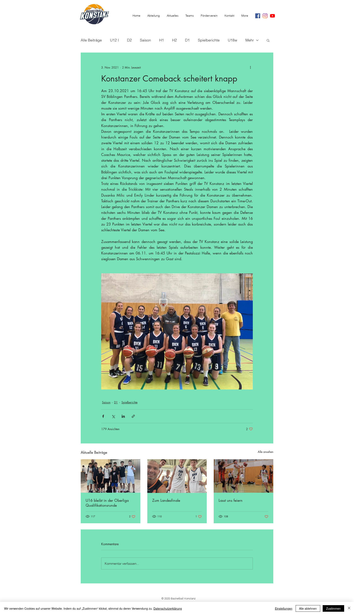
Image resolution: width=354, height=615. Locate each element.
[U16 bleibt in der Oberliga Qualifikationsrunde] (110, 476)
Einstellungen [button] (283, 608)
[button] (268, 40)
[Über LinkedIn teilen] (123, 416)
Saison (145, 40)
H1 (161, 40)
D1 (187, 40)
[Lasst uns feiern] (243, 476)
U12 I (114, 40)
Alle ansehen (265, 452)
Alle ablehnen (308, 608)
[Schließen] (349, 608)
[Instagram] (265, 15)
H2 (174, 40)
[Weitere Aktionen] (250, 67)
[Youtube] (272, 15)
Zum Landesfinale (166, 500)
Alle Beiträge (91, 40)
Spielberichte (209, 40)
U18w (232, 40)
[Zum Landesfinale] (177, 476)
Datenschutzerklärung (167, 608)
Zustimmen (333, 608)
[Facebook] (257, 15)
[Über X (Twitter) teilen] (113, 416)
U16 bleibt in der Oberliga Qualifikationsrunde (107, 503)
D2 (129, 40)
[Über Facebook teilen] (103, 416)
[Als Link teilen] (133, 416)
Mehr (249, 40)
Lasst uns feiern (231, 500)
